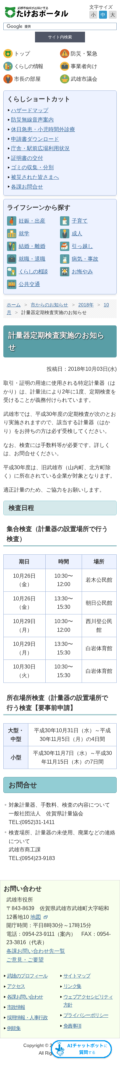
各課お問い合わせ (25, 997)
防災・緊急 (84, 53)
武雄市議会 (84, 79)
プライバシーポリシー (85, 1015)
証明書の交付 (27, 158)
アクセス (16, 986)
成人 (77, 233)
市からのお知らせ (49, 304)
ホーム (14, 304)
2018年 (86, 304)
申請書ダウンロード (35, 139)
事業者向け (84, 66)
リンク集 (72, 986)
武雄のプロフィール (27, 976)
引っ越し (82, 246)
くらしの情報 (28, 66)
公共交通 (29, 284)
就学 (24, 233)
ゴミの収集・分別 (32, 167)
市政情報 (16, 1007)
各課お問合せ (27, 187)
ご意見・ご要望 (25, 960)
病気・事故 (85, 259)
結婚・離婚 (32, 246)
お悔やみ (82, 271)
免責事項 (72, 1026)
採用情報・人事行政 (27, 1017)
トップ (22, 53)
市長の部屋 (27, 79)
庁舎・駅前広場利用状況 (40, 148)
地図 (35, 917)
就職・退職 (32, 259)
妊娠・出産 (32, 221)
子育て (80, 221)
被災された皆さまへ (35, 177)
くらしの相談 (33, 271)
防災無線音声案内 (32, 119)
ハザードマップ (29, 110)
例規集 (13, 1028)
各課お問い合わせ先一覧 (35, 951)
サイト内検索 (60, 37)
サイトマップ (76, 976)
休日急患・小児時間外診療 (43, 129)
